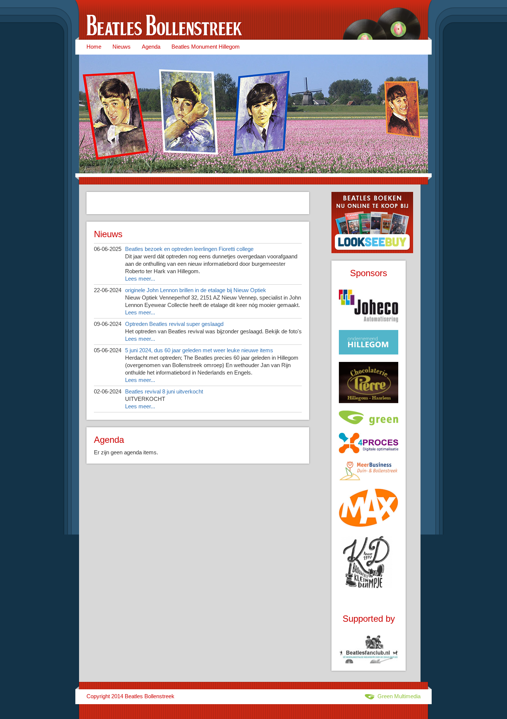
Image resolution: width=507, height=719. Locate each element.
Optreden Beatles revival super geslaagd (174, 324)
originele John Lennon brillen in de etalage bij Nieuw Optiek (195, 290)
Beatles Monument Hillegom (205, 46)
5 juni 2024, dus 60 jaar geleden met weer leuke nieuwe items (199, 350)
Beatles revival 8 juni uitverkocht (164, 391)
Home (93, 46)
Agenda (151, 46)
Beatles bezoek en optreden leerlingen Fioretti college (189, 249)
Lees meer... (140, 278)
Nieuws (121, 46)
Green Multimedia (397, 696)
